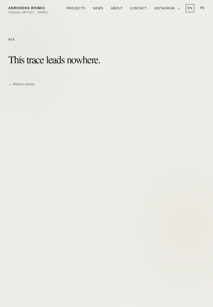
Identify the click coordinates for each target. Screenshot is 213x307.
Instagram (167, 8)
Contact (138, 8)
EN (190, 8)
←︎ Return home (21, 84)
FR (202, 8)
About (117, 8)
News (98, 8)
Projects (76, 8)
